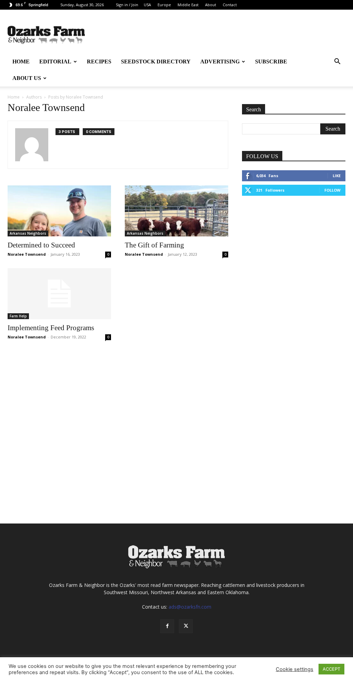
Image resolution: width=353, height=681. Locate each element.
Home (21, 61)
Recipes (99, 61)
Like (337, 175)
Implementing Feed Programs (51, 328)
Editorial (55, 61)
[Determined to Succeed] (59, 210)
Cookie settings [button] (294, 669)
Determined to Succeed (41, 245)
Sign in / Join (127, 4)
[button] (337, 62)
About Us (26, 78)
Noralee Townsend (27, 254)
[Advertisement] (293, 255)
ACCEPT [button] (331, 669)
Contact (230, 4)
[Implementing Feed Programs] (59, 293)
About (210, 4)
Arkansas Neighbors (28, 233)
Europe (164, 4)
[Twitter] (186, 626)
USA (147, 4)
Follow (332, 190)
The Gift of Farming (154, 245)
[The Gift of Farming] (176, 210)
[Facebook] (167, 626)
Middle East (188, 4)
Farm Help (18, 316)
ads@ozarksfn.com (190, 606)
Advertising (220, 61)
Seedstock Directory (156, 61)
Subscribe (271, 61)
